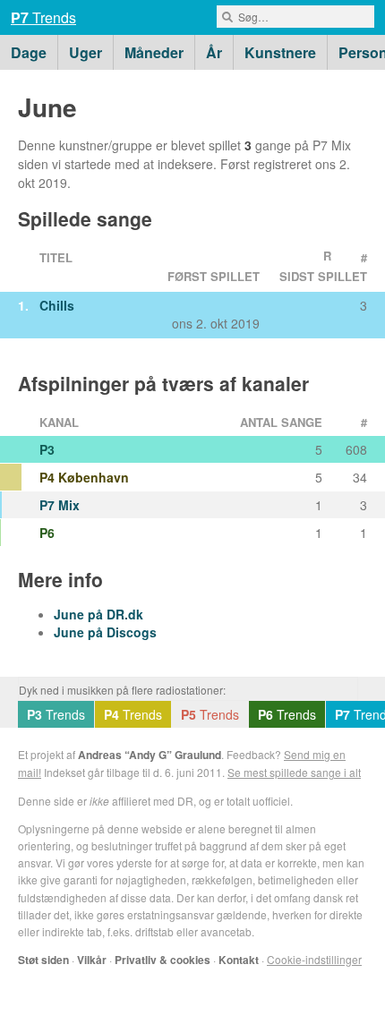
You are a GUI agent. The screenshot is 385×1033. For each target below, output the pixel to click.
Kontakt (238, 960)
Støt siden (43, 960)
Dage (29, 52)
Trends (43, 17)
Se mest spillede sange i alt (294, 772)
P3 (47, 449)
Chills (56, 305)
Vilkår (92, 960)
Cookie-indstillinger (314, 959)
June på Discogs (105, 632)
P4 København (84, 477)
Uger (85, 52)
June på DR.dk (98, 614)
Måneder (154, 52)
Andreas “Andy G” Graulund (149, 755)
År (214, 52)
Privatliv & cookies (162, 960)
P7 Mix (59, 505)
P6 (47, 533)
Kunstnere (280, 52)
